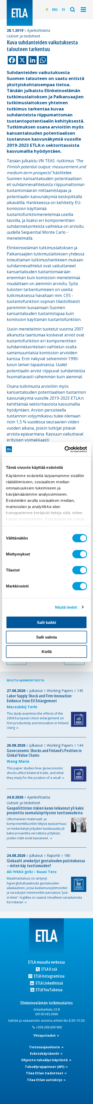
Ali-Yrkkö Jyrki (20, 871)
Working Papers (60, 690)
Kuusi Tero (47, 871)
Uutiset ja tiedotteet (23, 36)
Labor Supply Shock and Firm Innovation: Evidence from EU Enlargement (39, 698)
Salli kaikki (46, 622)
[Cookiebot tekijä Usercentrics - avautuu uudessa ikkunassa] (65, 449)
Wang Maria (18, 761)
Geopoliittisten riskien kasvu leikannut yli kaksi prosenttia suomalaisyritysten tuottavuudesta (45, 810)
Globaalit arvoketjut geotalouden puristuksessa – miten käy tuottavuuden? (46, 863)
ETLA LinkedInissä (49, 983)
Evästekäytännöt (45, 1053)
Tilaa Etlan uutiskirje (45, 1080)
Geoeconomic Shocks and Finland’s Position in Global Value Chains (44, 753)
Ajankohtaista (38, 30)
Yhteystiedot (45, 1035)
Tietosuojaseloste (45, 1047)
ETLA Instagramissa (49, 976)
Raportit (53, 855)
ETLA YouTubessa (49, 990)
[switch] (79, 554)
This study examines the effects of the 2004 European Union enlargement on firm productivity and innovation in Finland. (38, 720)
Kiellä (47, 651)
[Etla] (20, 13)
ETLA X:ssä (49, 969)
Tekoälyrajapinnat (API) (45, 1067)
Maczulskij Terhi (22, 706)
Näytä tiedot (66, 607)
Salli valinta (46, 637)
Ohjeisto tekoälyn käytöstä (44, 1060)
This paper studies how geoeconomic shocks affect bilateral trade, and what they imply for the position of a (35, 773)
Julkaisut (36, 690)
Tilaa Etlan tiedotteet (45, 1073)
